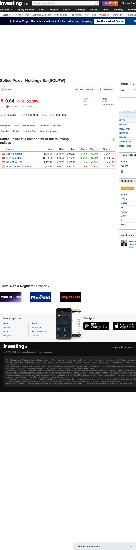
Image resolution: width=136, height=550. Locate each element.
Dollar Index (125, 146)
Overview (5, 131)
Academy (118, 9)
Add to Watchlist (87, 89)
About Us (36, 323)
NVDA (124, 199)
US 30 (122, 120)
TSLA (123, 207)
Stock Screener (21, 15)
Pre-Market (76, 15)
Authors (35, 335)
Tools (105, 9)
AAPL (124, 212)
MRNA (124, 203)
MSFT (123, 216)
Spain (104, 102)
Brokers (94, 9)
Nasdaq (123, 137)
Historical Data (29, 131)
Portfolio (7, 331)
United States (60, 15)
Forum (57, 125)
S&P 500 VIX (125, 141)
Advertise (36, 327)
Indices (124, 84)
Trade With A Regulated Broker (23, 286)
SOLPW (124, 166)
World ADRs (118, 15)
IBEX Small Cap (14, 158)
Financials (29, 125)
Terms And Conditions (120, 347)
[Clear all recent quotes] (122, 171)
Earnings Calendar (42, 15)
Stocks (6, 15)
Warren (103, 15)
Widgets (7, 335)
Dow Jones (125, 129)
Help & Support (39, 331)
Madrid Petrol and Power (18, 166)
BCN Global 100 (14, 162)
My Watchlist (27, 9)
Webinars (126, 235)
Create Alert (108, 89)
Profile (16, 131)
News (42, 9)
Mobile (6, 327)
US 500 (123, 124)
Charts (66, 9)
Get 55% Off (110, 3)
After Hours (90, 15)
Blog (5, 323)
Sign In (125, 3)
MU (122, 220)
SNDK (124, 224)
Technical (80, 9)
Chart (16, 125)
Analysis (54, 9)
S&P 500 (123, 133)
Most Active (128, 188)
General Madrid (14, 154)
